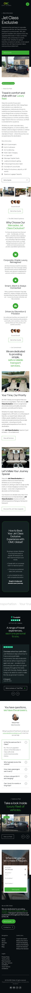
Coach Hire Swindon (22, 946)
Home (3, 938)
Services (4, 942)
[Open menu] (27, 4)
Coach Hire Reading (22, 942)
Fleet (3, 944)
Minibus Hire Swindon (22, 948)
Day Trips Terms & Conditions (7, 963)
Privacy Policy (5, 957)
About (3, 940)
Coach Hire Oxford (21, 938)
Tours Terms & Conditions (6, 967)
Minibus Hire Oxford (22, 940)
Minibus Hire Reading (22, 944)
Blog (3, 946)
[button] (6, 4)
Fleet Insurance (6, 961)
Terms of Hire (6, 959)
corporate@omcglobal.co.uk (12, 733)
